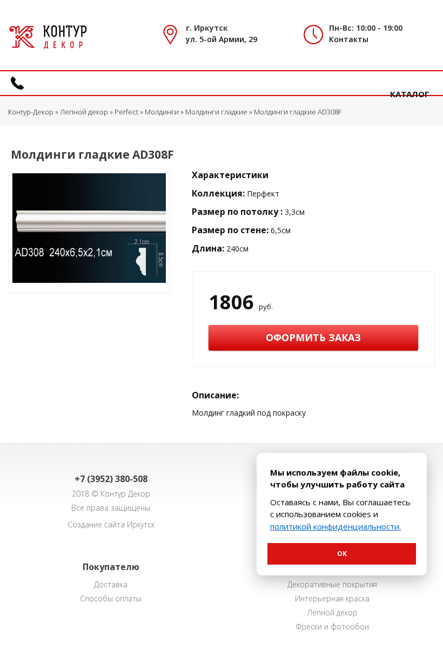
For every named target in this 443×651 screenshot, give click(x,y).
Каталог (409, 94)
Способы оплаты (111, 598)
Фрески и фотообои (332, 626)
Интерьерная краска (332, 598)
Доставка (110, 584)
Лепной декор (332, 612)
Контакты (348, 39)
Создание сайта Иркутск (111, 524)
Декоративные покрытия (332, 584)
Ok (342, 553)
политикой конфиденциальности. (335, 526)
